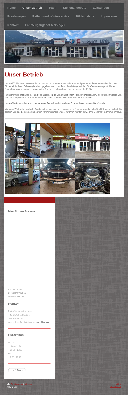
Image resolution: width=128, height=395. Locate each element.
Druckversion (16, 384)
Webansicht (115, 386)
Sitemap (28, 384)
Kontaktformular (43, 322)
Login (118, 384)
